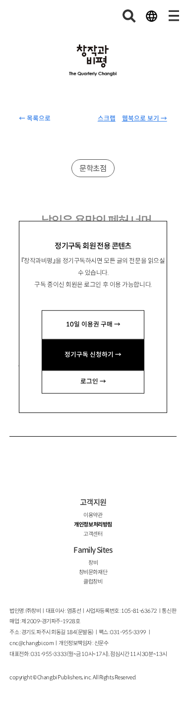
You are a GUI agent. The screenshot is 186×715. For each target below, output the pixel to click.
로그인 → (93, 382)
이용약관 (92, 515)
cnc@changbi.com (31, 643)
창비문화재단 (93, 572)
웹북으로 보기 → (144, 119)
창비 (93, 562)
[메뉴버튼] (173, 15)
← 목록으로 (35, 119)
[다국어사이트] (151, 15)
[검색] (129, 15)
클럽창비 (92, 581)
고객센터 (92, 533)
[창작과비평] (93, 60)
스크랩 (107, 119)
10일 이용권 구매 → (93, 324)
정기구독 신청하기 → (93, 355)
